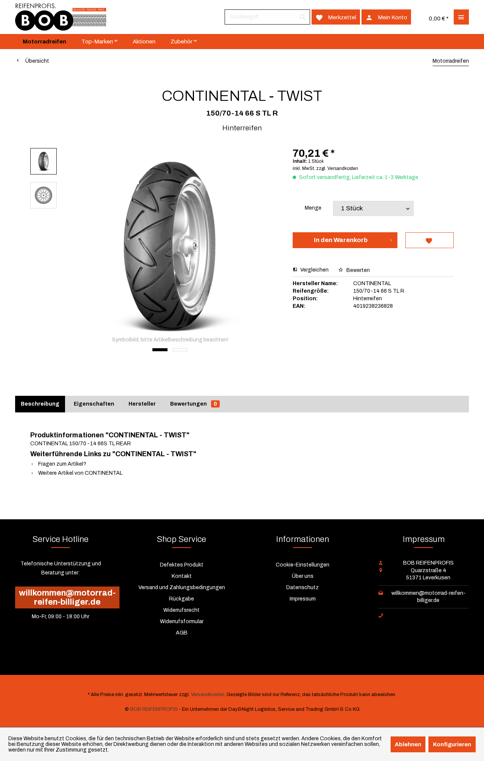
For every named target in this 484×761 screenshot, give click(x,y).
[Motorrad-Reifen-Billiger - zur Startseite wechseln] (60, 17)
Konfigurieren (452, 744)
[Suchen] (303, 17)
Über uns (302, 576)
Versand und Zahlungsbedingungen (181, 587)
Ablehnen (408, 744)
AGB (182, 633)
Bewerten (357, 270)
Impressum (303, 599)
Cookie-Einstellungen (302, 565)
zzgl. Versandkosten (337, 168)
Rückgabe (181, 599)
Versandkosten (207, 694)
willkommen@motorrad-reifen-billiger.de (67, 597)
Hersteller (142, 404)
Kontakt (182, 576)
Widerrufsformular (181, 621)
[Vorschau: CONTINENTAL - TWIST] (43, 161)
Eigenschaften (94, 404)
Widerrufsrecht (181, 610)
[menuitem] (267, 17)
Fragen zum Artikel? (61, 464)
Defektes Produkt (181, 565)
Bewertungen (193, 404)
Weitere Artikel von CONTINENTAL (80, 473)
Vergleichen (314, 270)
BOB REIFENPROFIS (154, 709)
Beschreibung (40, 404)
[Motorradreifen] (44, 41)
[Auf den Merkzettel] (429, 240)
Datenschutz (302, 587)
